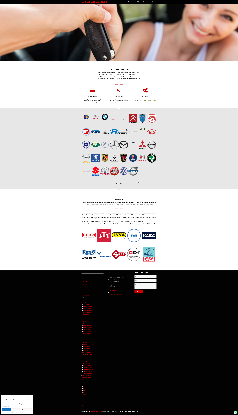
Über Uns (84, 284)
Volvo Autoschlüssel (87, 373)
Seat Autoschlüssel (87, 359)
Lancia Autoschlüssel (87, 333)
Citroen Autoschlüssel (87, 312)
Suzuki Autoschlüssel (87, 365)
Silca (84, 401)
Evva (84, 392)
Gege (84, 394)
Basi (84, 388)
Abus (84, 386)
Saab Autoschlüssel (87, 358)
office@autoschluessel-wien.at (116, 294)
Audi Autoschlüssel (87, 304)
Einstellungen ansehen (26, 409)
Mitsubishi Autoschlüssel (88, 344)
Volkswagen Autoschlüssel (88, 371)
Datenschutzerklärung (18, 412)
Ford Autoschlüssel (87, 319)
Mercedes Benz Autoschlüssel (89, 340)
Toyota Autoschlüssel (87, 367)
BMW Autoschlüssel (87, 306)
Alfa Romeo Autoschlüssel (88, 302)
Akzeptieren (6, 409)
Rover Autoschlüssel (87, 356)
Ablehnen (16, 409)
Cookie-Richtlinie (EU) (86, 295)
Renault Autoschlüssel (87, 354)
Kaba (84, 396)
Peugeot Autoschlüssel (88, 350)
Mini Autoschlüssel (87, 342)
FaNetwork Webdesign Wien (96, 411)
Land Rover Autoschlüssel (88, 335)
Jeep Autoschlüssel (87, 329)
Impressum (24, 412)
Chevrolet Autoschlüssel (88, 308)
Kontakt (84, 287)
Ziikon (84, 403)
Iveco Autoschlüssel (87, 327)
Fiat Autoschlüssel (87, 318)
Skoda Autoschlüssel (87, 361)
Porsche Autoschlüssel (88, 352)
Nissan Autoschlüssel (87, 346)
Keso (84, 398)
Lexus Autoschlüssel (87, 337)
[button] (31, 397)
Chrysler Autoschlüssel (88, 310)
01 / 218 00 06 (153, 100)
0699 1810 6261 (145, 100)
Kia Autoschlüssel (87, 331)
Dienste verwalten (5, 406)
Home (84, 275)
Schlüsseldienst (85, 281)
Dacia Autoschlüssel (87, 314)
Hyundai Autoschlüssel (88, 323)
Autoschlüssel (85, 278)
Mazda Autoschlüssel (87, 339)
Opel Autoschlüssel (87, 348)
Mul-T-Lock (85, 400)
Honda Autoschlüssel (87, 321)
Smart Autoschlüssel (87, 363)
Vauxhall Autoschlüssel (88, 369)
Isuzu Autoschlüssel (87, 325)
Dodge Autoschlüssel (87, 316)
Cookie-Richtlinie (11, 412)
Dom (84, 390)
